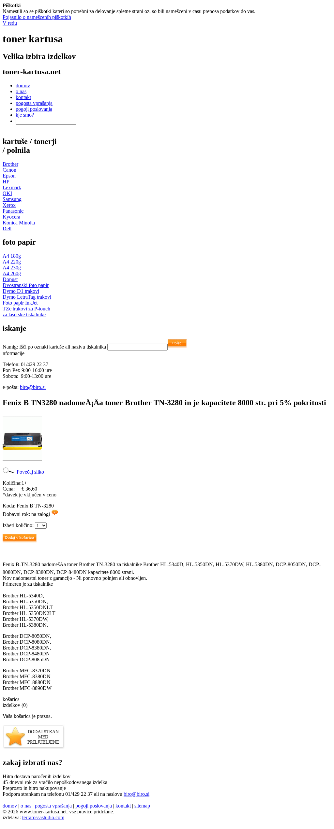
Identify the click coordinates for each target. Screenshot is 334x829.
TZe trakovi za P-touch (26, 308)
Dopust (10, 279)
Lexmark (12, 187)
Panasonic (13, 211)
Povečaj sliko (30, 472)
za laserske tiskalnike (24, 314)
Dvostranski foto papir (26, 285)
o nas (21, 91)
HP (6, 181)
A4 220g (12, 261)
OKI (7, 193)
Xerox (9, 205)
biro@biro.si (33, 387)
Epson (9, 176)
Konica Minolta (19, 222)
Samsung (12, 199)
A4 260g (12, 273)
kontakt (23, 97)
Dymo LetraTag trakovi (27, 297)
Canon (9, 170)
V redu (10, 23)
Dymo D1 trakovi (21, 291)
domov (23, 85)
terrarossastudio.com (43, 817)
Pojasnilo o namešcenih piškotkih (37, 17)
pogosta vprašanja (34, 103)
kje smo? (25, 115)
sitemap (142, 805)
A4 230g (12, 267)
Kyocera (11, 217)
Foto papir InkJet (20, 303)
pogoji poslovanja (34, 109)
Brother (10, 164)
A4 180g (12, 256)
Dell (7, 228)
